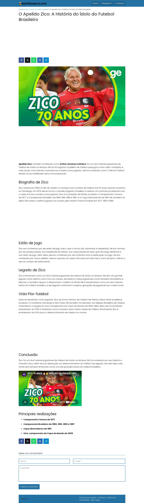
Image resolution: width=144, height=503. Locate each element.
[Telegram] (46, 60)
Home (95, 3)
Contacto (119, 3)
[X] (27, 60)
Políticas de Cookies (87, 497)
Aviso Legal (95, 500)
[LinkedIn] (40, 60)
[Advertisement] (72, 38)
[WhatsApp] (33, 60)
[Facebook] (21, 60)
